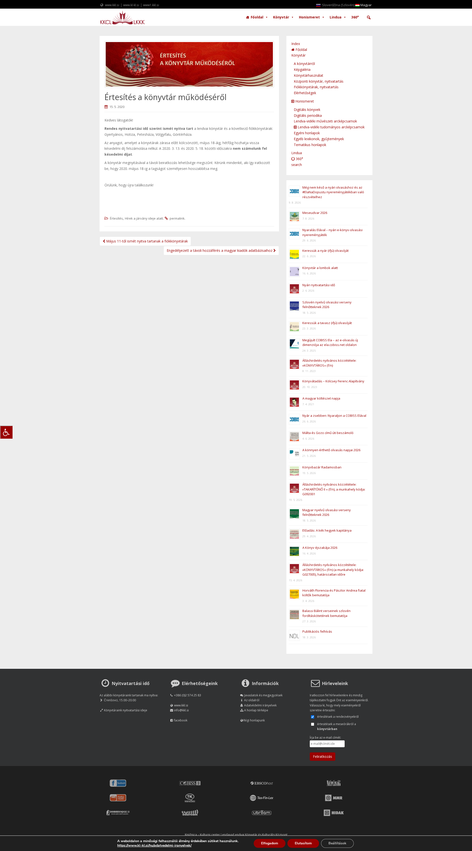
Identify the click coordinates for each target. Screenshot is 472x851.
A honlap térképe (256, 710)
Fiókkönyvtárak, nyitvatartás (316, 87)
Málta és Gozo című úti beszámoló (328, 433)
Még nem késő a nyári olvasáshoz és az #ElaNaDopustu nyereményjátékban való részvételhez (333, 192)
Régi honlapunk (254, 720)
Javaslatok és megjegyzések (263, 695)
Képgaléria (302, 69)
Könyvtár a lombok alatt (320, 268)
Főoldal (257, 17)
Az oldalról (251, 700)
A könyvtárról (304, 63)
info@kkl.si (181, 710)
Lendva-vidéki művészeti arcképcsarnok (325, 121)
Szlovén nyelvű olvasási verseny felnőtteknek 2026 (327, 304)
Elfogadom (269, 843)
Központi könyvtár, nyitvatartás (318, 81)
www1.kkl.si (151, 5)
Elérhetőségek (305, 92)
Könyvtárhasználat (308, 75)
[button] (368, 17)
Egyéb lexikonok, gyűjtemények (319, 138)
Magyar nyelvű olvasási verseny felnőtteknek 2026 (326, 512)
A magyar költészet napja (321, 398)
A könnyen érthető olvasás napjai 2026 (331, 450)
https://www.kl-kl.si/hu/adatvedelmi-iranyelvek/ (154, 845)
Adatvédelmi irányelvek (260, 705)
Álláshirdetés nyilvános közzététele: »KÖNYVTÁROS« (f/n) (329, 363)
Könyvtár (281, 17)
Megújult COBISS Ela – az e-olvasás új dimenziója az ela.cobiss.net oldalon (330, 342)
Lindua (335, 17)
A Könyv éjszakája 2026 (319, 547)
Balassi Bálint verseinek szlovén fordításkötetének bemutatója (326, 613)
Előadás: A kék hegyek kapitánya (327, 530)
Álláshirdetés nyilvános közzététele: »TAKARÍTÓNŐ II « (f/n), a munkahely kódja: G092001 (333, 489)
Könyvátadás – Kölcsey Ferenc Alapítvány (333, 381)
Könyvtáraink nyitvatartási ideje (125, 710)
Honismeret (309, 17)
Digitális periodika (308, 115)
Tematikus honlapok (310, 144)
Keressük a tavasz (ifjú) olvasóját (327, 323)
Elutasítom (303, 843)
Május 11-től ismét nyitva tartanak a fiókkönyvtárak (146, 241)
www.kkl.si (112, 5)
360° (355, 17)
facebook (180, 720)
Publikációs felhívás (317, 631)
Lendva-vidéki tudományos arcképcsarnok (331, 127)
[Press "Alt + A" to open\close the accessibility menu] (6, 432)
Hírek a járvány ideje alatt (144, 218)
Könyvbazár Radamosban (321, 467)
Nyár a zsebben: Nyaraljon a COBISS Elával (334, 415)
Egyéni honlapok (307, 133)
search (296, 164)
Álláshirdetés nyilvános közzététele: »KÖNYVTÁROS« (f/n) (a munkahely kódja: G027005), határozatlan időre (333, 570)
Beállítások (337, 843)
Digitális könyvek (307, 109)
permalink (177, 218)
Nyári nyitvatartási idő (318, 285)
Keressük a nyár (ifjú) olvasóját (325, 250)
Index (295, 43)
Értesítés (116, 218)
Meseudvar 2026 (314, 212)
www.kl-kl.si (131, 5)
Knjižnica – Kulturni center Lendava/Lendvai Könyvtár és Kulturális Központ (236, 835)
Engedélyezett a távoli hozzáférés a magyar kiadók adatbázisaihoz (220, 250)
